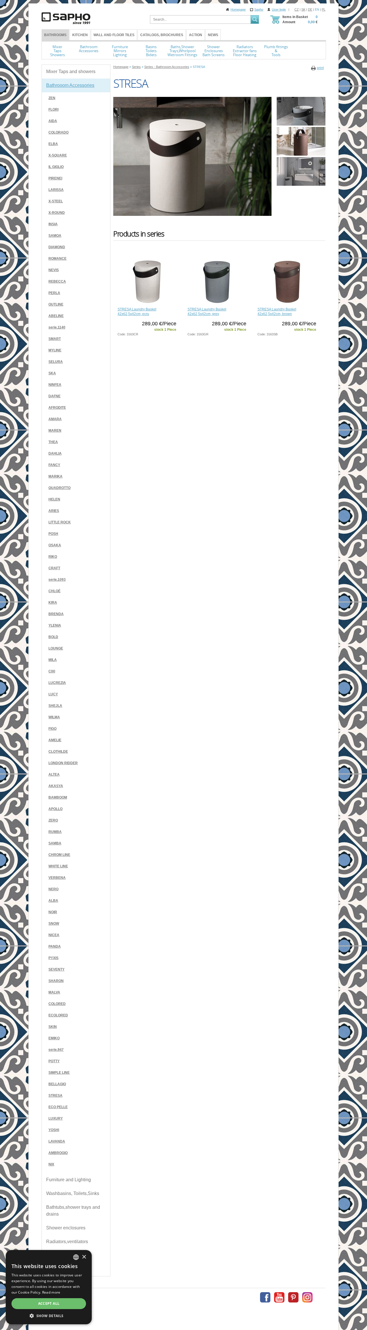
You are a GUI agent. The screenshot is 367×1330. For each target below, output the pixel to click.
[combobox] (76, 1257)
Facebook (265, 1297)
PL (323, 9)
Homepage (238, 9)
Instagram (307, 1297)
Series (136, 67)
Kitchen (80, 35)
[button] (48, 1316)
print (320, 68)
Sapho (258, 9)
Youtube (279, 1297)
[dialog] (49, 1287)
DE (310, 9)
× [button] (84, 1257)
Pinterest (293, 1297)
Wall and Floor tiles (113, 35)
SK (303, 9)
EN (317, 9)
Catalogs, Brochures (161, 35)
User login (279, 9)
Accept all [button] (49, 1303)
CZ (296, 9)
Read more (51, 1292)
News (213, 35)
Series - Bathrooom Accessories (166, 67)
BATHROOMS (55, 35)
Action (195, 35)
